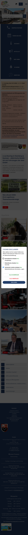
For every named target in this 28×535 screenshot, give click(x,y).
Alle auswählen (14, 275)
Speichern (14, 282)
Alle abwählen (14, 278)
